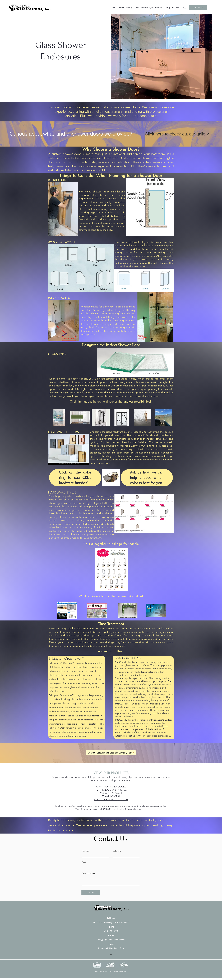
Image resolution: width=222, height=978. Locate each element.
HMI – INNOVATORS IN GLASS (111, 789)
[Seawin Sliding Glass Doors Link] (127, 610)
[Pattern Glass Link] (142, 417)
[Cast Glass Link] (163, 417)
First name (86, 851)
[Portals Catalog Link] (97, 610)
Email (84, 862)
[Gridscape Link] (121, 417)
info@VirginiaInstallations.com (130, 809)
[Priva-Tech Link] (80, 417)
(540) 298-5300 (111, 931)
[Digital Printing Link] (59, 417)
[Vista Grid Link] (100, 417)
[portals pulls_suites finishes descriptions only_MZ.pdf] (111, 570)
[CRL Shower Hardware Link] (67, 610)
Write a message (88, 873)
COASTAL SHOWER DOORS (111, 786)
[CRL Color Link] (111, 477)
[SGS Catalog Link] (156, 610)
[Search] (184, 7)
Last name (117, 851)
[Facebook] (111, 954)
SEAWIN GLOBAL (111, 796)
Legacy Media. (121, 971)
